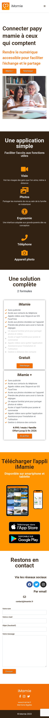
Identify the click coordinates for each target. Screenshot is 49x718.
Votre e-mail (7, 617)
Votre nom (7, 609)
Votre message (9, 634)
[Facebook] (29, 584)
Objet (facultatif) (9, 625)
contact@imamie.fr (24, 601)
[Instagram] (43, 584)
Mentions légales (24, 705)
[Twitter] (36, 584)
